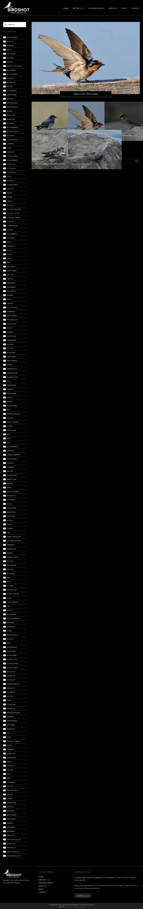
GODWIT (10, 344)
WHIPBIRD (11, 831)
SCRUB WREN (12, 668)
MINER (9, 488)
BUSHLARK (11, 119)
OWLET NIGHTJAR (14, 537)
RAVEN (9, 610)
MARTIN (10, 483)
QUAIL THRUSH (13, 602)
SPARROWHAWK (13, 713)
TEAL (8, 774)
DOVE (9, 242)
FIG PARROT (11, 291)
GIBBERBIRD (11, 340)
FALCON (10, 275)
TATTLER (10, 770)
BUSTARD (10, 123)
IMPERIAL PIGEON (13, 414)
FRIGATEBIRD (12, 316)
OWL (9, 533)
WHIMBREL (11, 827)
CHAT (9, 148)
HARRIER (10, 389)
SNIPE (9, 700)
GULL (9, 381)
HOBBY (10, 402)
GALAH (9, 328)
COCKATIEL (11, 168)
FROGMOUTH (12, 320)
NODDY (10, 520)
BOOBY (10, 87)
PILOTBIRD (11, 573)
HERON (9, 398)
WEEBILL (10, 823)
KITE (8, 434)
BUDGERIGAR (12, 107)
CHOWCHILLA (12, 156)
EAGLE (9, 254)
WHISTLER (11, 835)
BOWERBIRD (12, 91)
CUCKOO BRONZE (14, 209)
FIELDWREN (11, 287)
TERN (9, 778)
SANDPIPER (11, 651)
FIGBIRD (10, 295)
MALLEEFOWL (12, 475)
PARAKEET (11, 545)
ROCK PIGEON (12, 635)
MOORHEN (11, 500)
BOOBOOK (11, 82)
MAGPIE (10, 471)
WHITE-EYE (11, 844)
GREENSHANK (12, 373)
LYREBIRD (10, 467)
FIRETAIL (10, 303)
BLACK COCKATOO (14, 66)
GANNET (10, 332)
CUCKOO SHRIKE (13, 217)
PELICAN (10, 561)
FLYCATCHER (12, 307)
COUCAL (10, 189)
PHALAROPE (11, 565)
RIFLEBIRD (11, 623)
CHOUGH (10, 152)
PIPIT (8, 578)
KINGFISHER (11, 430)
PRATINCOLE (12, 590)
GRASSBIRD (11, 357)
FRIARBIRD (11, 312)
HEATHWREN (12, 393)
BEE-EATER (11, 54)
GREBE (9, 365)
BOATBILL (10, 78)
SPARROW (11, 709)
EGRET (9, 258)
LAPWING (10, 451)
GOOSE (10, 348)
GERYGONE (11, 336)
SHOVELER (11, 680)
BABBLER (10, 46)
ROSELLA (10, 639)
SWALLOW (11, 754)
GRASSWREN (12, 361)
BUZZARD (10, 136)
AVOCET (10, 41)
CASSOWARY (12, 140)
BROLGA (10, 99)
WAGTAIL (10, 807)
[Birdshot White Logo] (16, 3)
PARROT (10, 553)
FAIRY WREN (12, 271)
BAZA (9, 50)
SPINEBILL (10, 717)
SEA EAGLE (11, 672)
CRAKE (9, 193)
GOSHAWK (11, 353)
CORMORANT (12, 185)
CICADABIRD (12, 160)
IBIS (8, 410)
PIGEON (10, 569)
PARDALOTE (11, 549)
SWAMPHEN (11, 758)
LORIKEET (10, 463)
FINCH (9, 299)
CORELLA (10, 181)
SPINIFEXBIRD (12, 721)
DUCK (9, 250)
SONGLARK (11, 704)
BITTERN (10, 62)
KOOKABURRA (12, 447)
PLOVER (10, 586)
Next (136, 161)
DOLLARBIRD (12, 234)
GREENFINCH (12, 369)
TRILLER (10, 794)
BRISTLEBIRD (12, 95)
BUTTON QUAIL (13, 132)
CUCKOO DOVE (13, 213)
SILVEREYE (11, 692)
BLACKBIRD (11, 70)
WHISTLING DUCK (14, 839)
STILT (9, 733)
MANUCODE (12, 479)
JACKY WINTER (13, 422)
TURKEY (10, 799)
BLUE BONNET (12, 74)
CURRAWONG (12, 226)
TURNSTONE (11, 803)
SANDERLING (12, 647)
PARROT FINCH (13, 557)
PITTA (9, 582)
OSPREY (10, 528)
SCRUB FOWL (12, 659)
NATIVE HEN (11, 508)
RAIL (8, 606)
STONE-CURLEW (13, 741)
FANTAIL (10, 279)
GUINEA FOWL (12, 377)
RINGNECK (11, 627)
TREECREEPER (12, 790)
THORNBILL (11, 782)
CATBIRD (10, 144)
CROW (9, 201)
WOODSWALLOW (14, 856)
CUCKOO (10, 205)
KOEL (9, 443)
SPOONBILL (11, 725)
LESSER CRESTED (13, 455)
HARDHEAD (11, 385)
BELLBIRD (10, 58)
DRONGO (10, 246)
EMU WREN (11, 267)
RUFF (9, 643)
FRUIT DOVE (11, 324)
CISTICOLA (11, 164)
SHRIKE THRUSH (13, 684)
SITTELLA (10, 696)
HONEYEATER (12, 406)
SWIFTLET (10, 766)
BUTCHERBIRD (12, 127)
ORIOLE (10, 524)
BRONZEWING (12, 103)
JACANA (10, 418)
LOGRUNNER (12, 459)
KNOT (9, 438)
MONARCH (11, 496)
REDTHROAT (11, 614)
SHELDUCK (11, 676)
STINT (9, 737)
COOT (9, 177)
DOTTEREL (11, 238)
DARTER (10, 230)
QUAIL (9, 598)
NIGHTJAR (11, 516)
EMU (8, 262)
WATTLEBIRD (12, 815)
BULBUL (10, 111)
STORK (9, 745)
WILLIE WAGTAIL (13, 852)
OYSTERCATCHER (14, 541)
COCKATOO (12, 172)
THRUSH (10, 786)
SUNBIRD (10, 749)
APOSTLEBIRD (12, 37)
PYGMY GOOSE (13, 594)
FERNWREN (11, 283)
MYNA (9, 504)
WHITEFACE (11, 848)
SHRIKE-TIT (11, 688)
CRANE (9, 197)
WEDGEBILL (11, 819)
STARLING (11, 729)
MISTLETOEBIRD (13, 492)
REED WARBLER (13, 619)
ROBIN (9, 631)
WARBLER (10, 811)
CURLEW (10, 222)
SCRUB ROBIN (12, 664)
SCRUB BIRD (12, 655)
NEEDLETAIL (11, 512)
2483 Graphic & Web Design (74, 907)
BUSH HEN (11, 115)
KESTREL (10, 426)
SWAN (9, 762)
